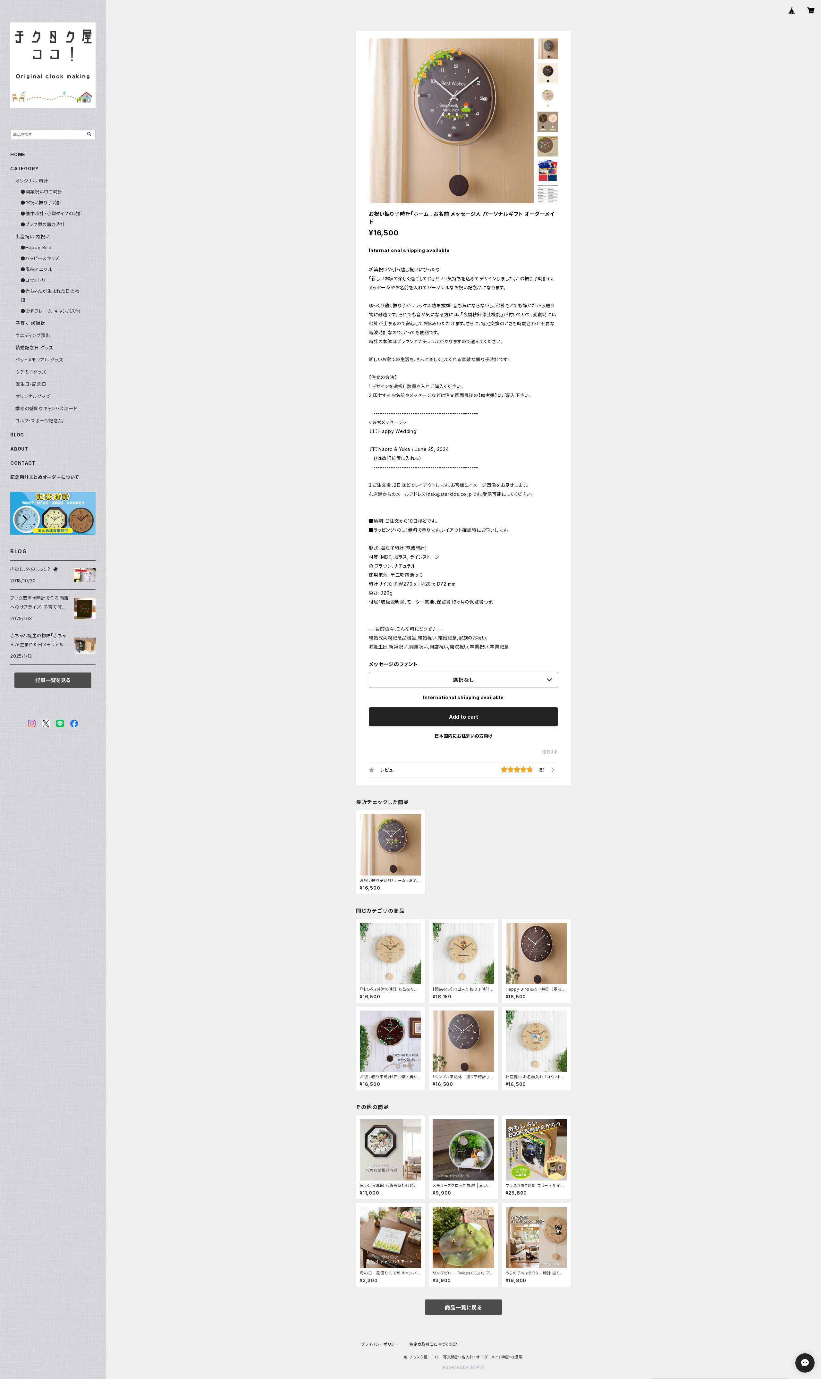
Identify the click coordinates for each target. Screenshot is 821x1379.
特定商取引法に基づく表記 (433, 1344)
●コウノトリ (33, 280)
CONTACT (23, 463)
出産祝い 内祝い (32, 236)
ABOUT (19, 449)
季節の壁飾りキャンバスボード (46, 408)
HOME (17, 154)
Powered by (456, 1367)
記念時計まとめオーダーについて (44, 477)
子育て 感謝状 (30, 323)
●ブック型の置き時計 (43, 224)
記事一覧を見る (53, 680)
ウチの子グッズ (30, 372)
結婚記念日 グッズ (34, 347)
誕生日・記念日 (31, 384)
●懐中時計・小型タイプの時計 (52, 213)
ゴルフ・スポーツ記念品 (39, 420)
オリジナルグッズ (32, 396)
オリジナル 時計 (31, 180)
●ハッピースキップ (40, 258)
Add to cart (463, 717)
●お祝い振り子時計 (41, 202)
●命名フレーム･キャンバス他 (50, 311)
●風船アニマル (37, 269)
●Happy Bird (36, 247)
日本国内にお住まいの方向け (463, 736)
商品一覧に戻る (463, 1307)
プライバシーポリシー (380, 1344)
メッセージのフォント (393, 664)
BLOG (17, 434)
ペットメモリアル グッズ (39, 359)
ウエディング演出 (32, 335)
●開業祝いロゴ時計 (42, 191)
